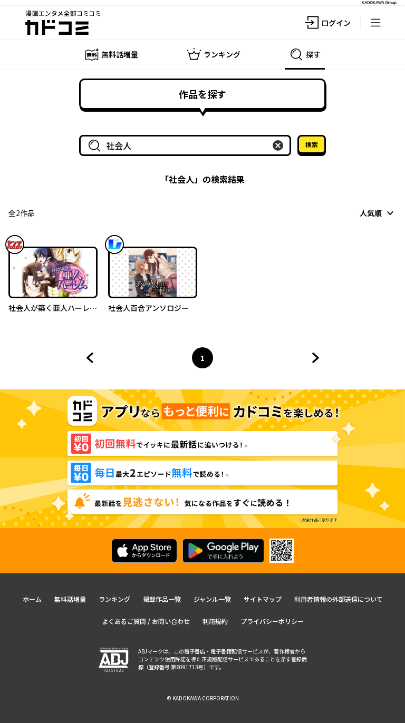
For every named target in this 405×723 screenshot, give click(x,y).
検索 (311, 144)
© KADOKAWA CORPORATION (203, 698)
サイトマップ (263, 598)
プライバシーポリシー (272, 621)
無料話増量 (70, 598)
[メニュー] (375, 22)
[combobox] (187, 145)
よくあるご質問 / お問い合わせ (146, 621)
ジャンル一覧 (212, 598)
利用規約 (215, 621)
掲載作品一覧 (162, 598)
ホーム (32, 598)
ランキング (114, 598)
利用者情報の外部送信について (338, 598)
